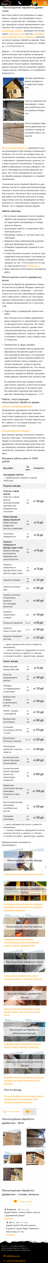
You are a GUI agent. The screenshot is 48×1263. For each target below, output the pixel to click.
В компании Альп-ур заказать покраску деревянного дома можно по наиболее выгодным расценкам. (23, 907)
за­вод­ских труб (16, 34)
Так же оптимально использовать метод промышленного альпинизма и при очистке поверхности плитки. (24, 1099)
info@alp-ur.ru (33, 266)
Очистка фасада (13, 1089)
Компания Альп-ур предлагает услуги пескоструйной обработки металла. (22, 1045)
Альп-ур (4, 1246)
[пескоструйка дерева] (12, 1174)
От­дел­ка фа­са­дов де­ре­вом (15, 430)
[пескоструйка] (12, 1157)
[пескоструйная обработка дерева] (12, 1137)
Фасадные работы (18, 1246)
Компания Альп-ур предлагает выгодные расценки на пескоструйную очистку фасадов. (24, 1080)
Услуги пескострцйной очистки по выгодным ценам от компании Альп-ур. (23, 977)
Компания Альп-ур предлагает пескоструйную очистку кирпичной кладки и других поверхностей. (21, 942)
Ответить (8, 1218)
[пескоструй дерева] (35, 1157)
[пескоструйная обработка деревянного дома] (35, 1138)
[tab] (11, 1111)
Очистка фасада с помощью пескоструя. (24, 874)
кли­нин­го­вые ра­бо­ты (12, 30)
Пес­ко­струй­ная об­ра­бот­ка (15, 148)
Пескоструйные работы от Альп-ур (14, 1248)
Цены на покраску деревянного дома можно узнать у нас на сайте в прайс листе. (22, 1012)
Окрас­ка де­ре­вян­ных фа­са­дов (17, 406)
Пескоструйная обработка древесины (15, 1250)
